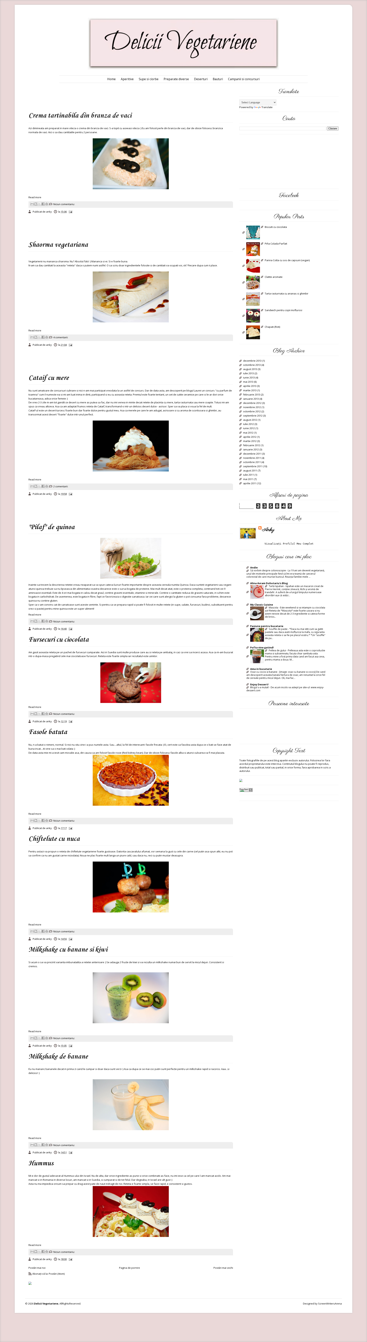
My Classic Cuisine (261, 604)
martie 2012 (250, 441)
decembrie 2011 (252, 453)
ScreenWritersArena (330, 1303)
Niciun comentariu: (64, 204)
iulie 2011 (248, 474)
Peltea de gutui (277, 650)
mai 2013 (248, 381)
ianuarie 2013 (251, 398)
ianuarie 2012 (251, 449)
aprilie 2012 (249, 437)
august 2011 (250, 470)
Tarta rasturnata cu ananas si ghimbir (286, 293)
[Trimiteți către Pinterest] (47, 204)
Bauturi (218, 79)
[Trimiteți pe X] (39, 204)
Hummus (40, 1163)
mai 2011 (248, 479)
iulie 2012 (248, 424)
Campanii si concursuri (244, 79)
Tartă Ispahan (276, 586)
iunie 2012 (249, 428)
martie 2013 (250, 390)
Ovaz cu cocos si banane (263, 671)
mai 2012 (248, 432)
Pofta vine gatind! (262, 647)
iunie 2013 (249, 377)
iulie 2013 (248, 373)
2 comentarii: (60, 486)
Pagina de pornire (129, 1267)
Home (111, 79)
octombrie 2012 (252, 411)
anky (268, 529)
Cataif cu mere (48, 378)
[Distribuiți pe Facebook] (43, 204)
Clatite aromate (274, 277)
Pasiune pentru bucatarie (266, 626)
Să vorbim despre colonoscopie (268, 570)
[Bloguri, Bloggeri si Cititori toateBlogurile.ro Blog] (240, 780)
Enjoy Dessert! (259, 684)
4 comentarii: (60, 337)
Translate (267, 107)
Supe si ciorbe (148, 79)
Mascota (273, 607)
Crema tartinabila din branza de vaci (79, 116)
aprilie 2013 (249, 386)
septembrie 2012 (252, 415)
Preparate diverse (176, 79)
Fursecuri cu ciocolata (58, 640)
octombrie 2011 (252, 462)
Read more (34, 197)
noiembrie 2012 (252, 407)
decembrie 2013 (252, 360)
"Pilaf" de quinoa (51, 527)
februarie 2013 (251, 394)
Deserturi (201, 79)
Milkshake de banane (58, 1057)
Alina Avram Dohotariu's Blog (269, 583)
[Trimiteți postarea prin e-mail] (70, 211)
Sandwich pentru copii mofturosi (283, 310)
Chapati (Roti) (272, 327)
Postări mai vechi (223, 1267)
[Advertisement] (97, 96)
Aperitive (127, 79)
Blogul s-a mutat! (259, 687)
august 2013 (250, 369)
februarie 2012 (251, 445)
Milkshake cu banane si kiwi (67, 950)
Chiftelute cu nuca (54, 839)
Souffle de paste (278, 629)
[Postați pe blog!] (36, 204)
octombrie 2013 (252, 365)
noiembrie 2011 (252, 458)
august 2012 (250, 420)
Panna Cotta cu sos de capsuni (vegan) (287, 260)
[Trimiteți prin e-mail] (32, 204)
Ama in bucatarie (261, 668)
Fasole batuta (47, 732)
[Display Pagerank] (246, 789)
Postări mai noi (36, 1267)
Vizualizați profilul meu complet (289, 543)
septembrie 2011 (252, 466)
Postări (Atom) (57, 1273)
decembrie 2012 (252, 403)
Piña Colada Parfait (276, 243)
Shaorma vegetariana (58, 245)
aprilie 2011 (249, 483)
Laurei (197, 390)
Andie (254, 567)
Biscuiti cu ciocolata (276, 227)
